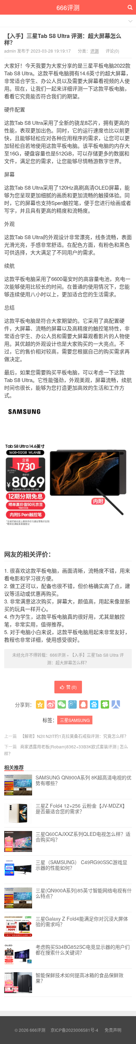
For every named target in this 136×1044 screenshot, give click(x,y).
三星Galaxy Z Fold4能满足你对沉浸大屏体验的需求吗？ (82, 922)
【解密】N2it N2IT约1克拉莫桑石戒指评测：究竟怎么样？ (74, 736)
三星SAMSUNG (75, 720)
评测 (94, 51)
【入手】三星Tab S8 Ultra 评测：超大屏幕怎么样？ (62, 39)
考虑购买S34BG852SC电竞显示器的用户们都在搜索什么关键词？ (83, 950)
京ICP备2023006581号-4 (74, 1030)
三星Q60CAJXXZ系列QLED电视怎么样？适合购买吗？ (83, 837)
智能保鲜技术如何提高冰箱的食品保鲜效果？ (79, 978)
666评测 (68, 7)
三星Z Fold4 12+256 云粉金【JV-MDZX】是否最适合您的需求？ (81, 809)
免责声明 (113, 1030)
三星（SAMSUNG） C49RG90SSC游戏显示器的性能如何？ (81, 865)
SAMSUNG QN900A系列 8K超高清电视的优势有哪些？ (83, 780)
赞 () (71, 687)
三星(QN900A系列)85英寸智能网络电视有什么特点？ (84, 893)
